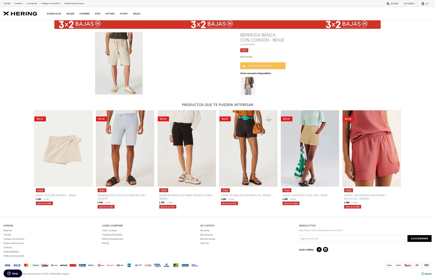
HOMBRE (85, 13)
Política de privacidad (13, 255)
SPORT (124, 13)
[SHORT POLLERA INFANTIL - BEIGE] (63, 148)
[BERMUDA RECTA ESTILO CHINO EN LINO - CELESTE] (125, 148)
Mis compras (206, 234)
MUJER (70, 13)
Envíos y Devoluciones (112, 238)
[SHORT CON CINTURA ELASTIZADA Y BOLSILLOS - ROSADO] (372, 148)
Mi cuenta (205, 230)
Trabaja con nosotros (50, 3)
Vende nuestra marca (74, 3)
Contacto (18, 3)
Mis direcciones (207, 238)
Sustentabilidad (10, 251)
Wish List (204, 243)
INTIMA (110, 13)
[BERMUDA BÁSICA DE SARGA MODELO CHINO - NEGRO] (187, 148)
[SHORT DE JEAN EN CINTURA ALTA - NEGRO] (248, 148)
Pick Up (105, 243)
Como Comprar (109, 230)
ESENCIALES (54, 13)
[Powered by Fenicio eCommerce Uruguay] (426, 273)
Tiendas (7, 3)
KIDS (98, 13)
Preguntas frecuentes (112, 234)
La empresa (32, 3)
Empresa (7, 230)
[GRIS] (248, 86)
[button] (393, 3)
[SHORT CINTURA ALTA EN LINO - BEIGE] (310, 148)
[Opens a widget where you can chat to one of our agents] (12, 274)
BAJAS (137, 13)
